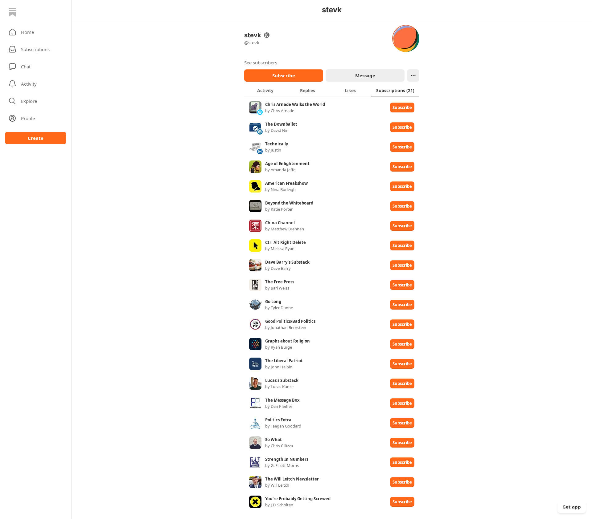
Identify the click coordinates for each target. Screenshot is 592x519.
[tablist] (331, 90)
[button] (35, 32)
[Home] (12, 12)
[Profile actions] (413, 75)
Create (35, 138)
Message (365, 75)
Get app (571, 507)
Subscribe (283, 75)
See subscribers (260, 62)
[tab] (265, 90)
